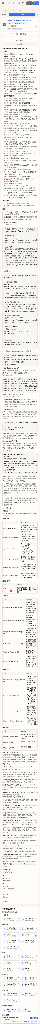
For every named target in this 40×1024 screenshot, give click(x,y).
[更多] (23, 3)
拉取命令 (20, 44)
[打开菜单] (3, 3)
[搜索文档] (13, 3)
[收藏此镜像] (33, 26)
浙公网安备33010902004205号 (25, 1022)
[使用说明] (37, 14)
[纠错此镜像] (36, 26)
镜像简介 (21, 40)
